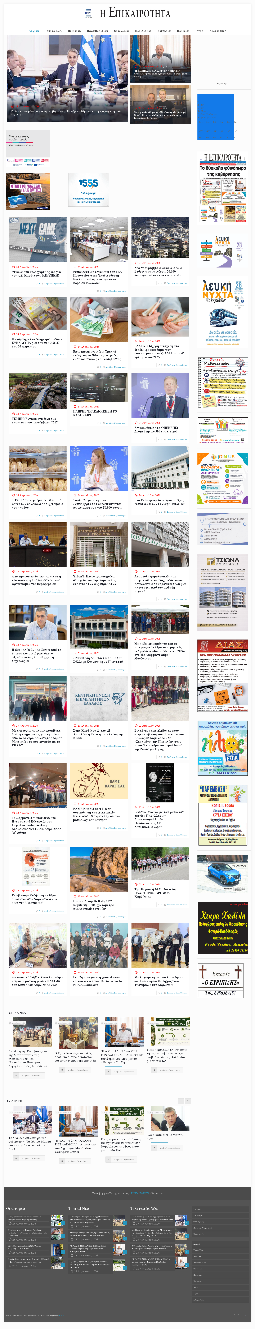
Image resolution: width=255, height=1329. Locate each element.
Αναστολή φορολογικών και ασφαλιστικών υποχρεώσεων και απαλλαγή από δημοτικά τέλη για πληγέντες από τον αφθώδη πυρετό (160, 583)
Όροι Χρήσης (199, 1221)
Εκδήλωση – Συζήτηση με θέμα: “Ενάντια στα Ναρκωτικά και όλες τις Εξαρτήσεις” (35, 899)
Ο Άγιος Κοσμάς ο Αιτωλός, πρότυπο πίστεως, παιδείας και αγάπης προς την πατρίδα (75, 1057)
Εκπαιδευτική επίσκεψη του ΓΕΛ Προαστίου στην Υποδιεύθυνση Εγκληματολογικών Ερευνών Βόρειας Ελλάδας (97, 277)
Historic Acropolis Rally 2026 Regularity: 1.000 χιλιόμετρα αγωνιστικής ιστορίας (94, 905)
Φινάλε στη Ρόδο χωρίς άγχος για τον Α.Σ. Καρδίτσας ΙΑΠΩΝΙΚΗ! (36, 273)
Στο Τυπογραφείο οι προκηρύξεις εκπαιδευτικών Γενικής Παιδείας (159, 502)
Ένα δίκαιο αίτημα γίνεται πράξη (165, 1136)
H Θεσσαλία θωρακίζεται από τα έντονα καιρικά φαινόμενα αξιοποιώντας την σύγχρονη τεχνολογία (37, 655)
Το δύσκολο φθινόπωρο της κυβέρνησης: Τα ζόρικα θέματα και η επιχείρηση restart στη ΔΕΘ (67, 113)
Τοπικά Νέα (198, 1250)
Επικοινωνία (198, 1234)
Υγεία (195, 1293)
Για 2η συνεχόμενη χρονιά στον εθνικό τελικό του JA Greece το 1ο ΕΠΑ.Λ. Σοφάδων (97, 981)
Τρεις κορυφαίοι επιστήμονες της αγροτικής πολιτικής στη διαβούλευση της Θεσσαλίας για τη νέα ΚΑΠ (167, 1055)
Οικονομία (197, 1268)
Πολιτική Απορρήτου (202, 1227)
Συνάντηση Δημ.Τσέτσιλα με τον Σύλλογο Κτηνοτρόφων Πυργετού (98, 660)
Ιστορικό (197, 1209)
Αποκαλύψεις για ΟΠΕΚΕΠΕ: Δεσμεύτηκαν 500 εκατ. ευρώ (156, 429)
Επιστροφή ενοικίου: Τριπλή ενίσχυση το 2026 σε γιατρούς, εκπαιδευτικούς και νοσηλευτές (97, 355)
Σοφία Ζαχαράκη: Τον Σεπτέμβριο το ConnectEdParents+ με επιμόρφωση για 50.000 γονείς (98, 504)
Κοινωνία (197, 1281)
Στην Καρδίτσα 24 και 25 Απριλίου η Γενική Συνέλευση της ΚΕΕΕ (98, 734)
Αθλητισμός (198, 1299)
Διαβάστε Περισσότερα (54, 283)
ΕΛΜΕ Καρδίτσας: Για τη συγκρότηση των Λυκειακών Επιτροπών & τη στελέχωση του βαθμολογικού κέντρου (96, 814)
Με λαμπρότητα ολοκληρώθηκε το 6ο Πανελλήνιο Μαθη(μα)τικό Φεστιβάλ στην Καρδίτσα (159, 981)
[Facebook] (234, 1315)
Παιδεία (196, 1287)
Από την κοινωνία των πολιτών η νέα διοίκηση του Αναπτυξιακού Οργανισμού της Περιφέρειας (36, 580)
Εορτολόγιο (222, 83)
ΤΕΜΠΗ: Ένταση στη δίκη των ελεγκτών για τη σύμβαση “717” (35, 420)
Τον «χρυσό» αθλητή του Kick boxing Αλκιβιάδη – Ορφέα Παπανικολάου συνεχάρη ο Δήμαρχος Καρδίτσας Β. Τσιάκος (159, 115)
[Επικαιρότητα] (127, 15)
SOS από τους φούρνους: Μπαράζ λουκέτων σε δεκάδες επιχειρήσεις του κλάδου (37, 504)
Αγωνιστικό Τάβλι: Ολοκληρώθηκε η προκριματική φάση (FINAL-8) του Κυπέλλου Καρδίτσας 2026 (37, 981)
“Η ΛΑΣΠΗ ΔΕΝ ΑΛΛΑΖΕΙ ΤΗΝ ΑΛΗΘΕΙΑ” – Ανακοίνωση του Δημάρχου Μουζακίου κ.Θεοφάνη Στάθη (160, 73)
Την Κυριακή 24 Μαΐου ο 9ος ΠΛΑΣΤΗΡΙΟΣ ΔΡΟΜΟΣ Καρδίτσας (155, 893)
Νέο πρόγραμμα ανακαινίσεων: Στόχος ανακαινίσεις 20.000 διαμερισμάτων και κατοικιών (158, 271)
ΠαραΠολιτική (199, 1262)
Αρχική (196, 1244)
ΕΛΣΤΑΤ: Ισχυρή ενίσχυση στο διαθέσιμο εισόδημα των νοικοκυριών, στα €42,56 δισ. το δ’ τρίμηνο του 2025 (159, 351)
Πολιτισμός (198, 1275)
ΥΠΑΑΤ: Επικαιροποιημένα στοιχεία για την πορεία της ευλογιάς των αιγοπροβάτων (94, 580)
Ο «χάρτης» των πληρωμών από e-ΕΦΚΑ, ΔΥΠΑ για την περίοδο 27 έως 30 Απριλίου (37, 343)
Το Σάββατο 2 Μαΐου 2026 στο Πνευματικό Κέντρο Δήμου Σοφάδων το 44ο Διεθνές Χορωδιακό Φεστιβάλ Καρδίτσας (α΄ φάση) (36, 825)
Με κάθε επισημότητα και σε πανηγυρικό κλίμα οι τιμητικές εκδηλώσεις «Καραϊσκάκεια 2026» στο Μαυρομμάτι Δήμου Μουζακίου (159, 651)
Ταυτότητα (198, 1215)
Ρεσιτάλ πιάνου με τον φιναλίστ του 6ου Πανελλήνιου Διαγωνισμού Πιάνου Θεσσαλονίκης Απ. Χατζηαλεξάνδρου (159, 819)
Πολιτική (197, 1256)
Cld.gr (61, 1315)
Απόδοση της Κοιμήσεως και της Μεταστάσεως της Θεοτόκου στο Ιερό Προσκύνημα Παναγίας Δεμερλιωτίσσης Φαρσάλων (28, 1058)
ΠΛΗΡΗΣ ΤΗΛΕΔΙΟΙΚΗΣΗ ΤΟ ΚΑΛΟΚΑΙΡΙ (95, 413)
